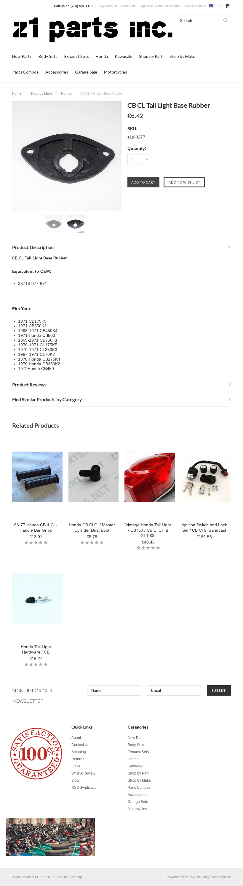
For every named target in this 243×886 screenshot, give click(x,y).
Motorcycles (115, 71)
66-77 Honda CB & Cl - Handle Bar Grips (35, 527)
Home (16, 93)
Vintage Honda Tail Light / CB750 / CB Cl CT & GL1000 (148, 530)
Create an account (167, 6)
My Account (108, 6)
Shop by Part (151, 56)
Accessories (56, 71)
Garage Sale (86, 71)
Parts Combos (25, 71)
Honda (102, 56)
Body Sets (48, 56)
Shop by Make (182, 56)
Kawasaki (123, 56)
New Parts (22, 56)
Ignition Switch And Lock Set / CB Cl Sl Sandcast (204, 527)
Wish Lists (128, 6)
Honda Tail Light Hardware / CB (36, 649)
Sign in (144, 6)
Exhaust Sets (76, 56)
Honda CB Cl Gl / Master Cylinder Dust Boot (92, 527)
